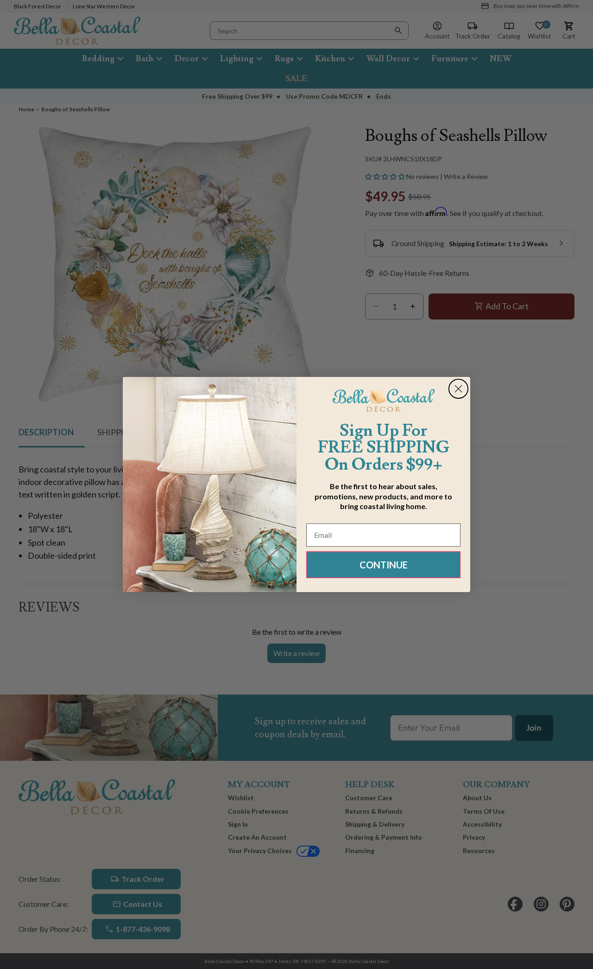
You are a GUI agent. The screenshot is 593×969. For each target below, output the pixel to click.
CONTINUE (384, 564)
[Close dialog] (458, 389)
